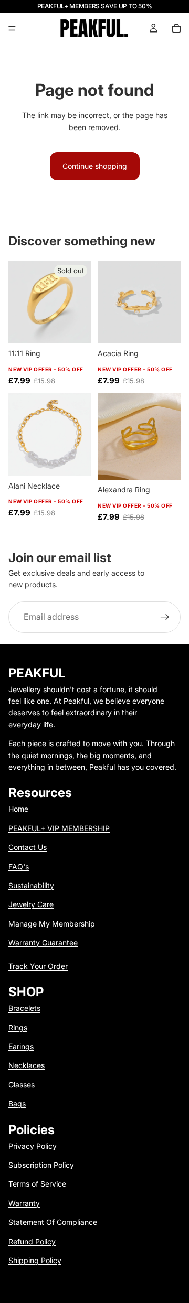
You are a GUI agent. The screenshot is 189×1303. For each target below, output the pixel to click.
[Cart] (176, 28)
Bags (17, 1103)
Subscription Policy (41, 1164)
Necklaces (26, 1065)
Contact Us (27, 847)
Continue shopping (94, 165)
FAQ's (18, 866)
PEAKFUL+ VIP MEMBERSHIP (59, 828)
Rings (17, 1027)
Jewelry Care (31, 904)
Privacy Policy (32, 1146)
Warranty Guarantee (43, 942)
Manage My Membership (51, 923)
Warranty (24, 1203)
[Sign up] (165, 617)
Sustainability (31, 885)
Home (18, 808)
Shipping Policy (34, 1260)
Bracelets (24, 1008)
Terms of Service (37, 1183)
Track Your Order (38, 966)
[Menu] (12, 28)
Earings (21, 1046)
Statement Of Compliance (52, 1222)
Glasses (21, 1084)
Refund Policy (32, 1241)
